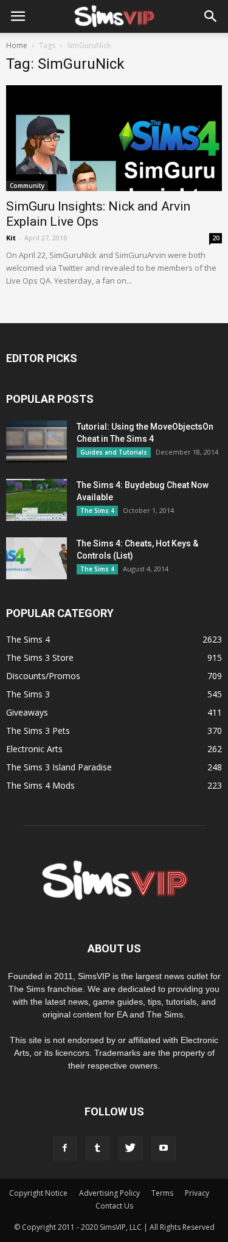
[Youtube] (163, 1148)
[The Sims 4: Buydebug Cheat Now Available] (36, 500)
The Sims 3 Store (40, 657)
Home (16, 45)
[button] (211, 16)
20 (215, 238)
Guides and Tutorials (113, 452)
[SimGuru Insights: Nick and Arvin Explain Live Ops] (114, 138)
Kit (11, 237)
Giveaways (27, 712)
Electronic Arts (34, 749)
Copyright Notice (38, 1193)
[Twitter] (131, 1148)
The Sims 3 (28, 694)
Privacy (197, 1193)
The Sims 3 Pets (38, 730)
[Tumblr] (98, 1148)
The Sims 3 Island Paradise (59, 767)
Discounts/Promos (43, 676)
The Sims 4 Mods (40, 785)
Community (27, 185)
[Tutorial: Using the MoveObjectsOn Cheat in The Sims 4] (36, 441)
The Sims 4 (97, 510)
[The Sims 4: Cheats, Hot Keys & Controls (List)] (36, 558)
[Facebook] (65, 1148)
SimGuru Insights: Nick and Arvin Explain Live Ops (98, 214)
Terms (162, 1193)
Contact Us (114, 1206)
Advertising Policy (109, 1193)
